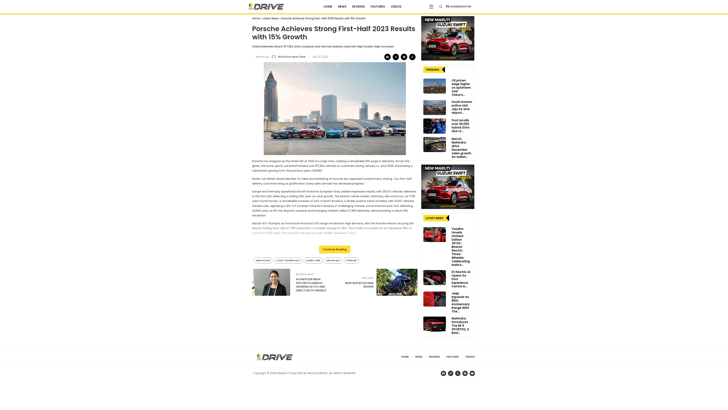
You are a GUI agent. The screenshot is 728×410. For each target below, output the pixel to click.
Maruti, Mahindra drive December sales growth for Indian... (461, 148)
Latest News (270, 18)
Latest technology (288, 260)
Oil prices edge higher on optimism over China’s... (461, 87)
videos (396, 6)
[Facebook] (443, 373)
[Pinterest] (465, 373)
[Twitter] (457, 373)
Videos (470, 357)
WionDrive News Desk (292, 57)
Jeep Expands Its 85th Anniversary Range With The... (461, 302)
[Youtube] (472, 373)
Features (378, 6)
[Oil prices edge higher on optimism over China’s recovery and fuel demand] (434, 86)
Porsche (351, 260)
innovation (263, 260)
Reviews (358, 6)
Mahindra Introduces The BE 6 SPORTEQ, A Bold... (460, 325)
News (342, 6)
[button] (387, 57)
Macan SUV (333, 260)
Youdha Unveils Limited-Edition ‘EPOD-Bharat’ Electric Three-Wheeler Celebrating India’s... (461, 247)
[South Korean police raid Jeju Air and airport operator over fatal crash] (434, 107)
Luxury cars (313, 260)
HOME (328, 6)
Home (256, 18)
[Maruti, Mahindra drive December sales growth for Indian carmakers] (434, 144)
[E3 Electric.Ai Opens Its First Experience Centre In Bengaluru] (434, 277)
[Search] (440, 6)
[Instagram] (450, 373)
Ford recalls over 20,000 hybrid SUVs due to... (461, 125)
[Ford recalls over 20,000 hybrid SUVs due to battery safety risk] (434, 126)
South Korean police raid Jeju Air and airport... (462, 107)
